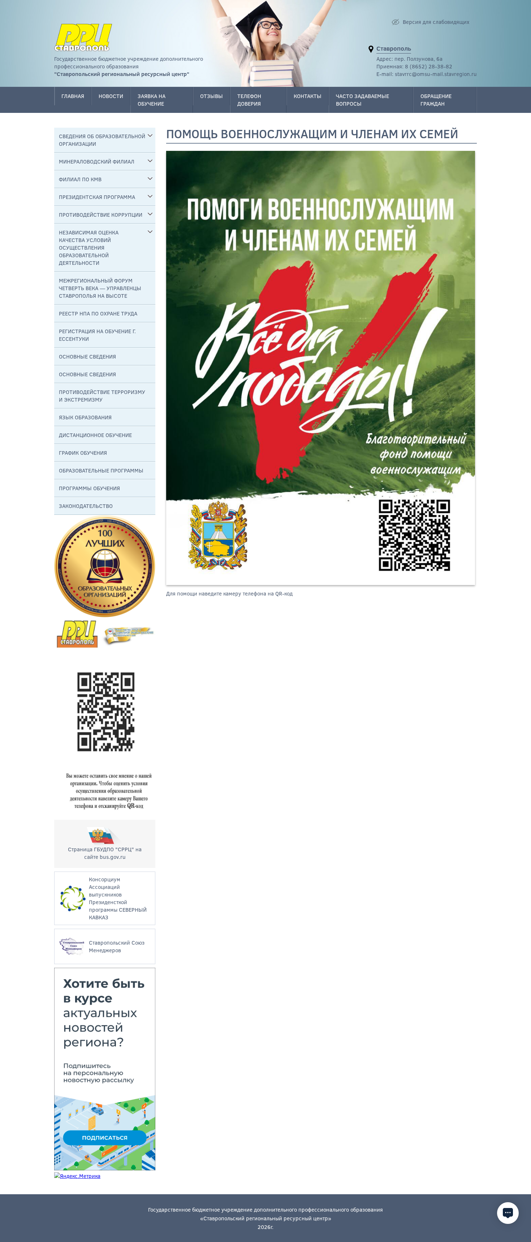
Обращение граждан (436, 99)
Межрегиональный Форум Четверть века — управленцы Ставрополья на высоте (100, 288)
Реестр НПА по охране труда (98, 313)
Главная (72, 95)
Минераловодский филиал (96, 161)
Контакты (307, 95)
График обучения (83, 452)
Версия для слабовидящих (436, 21)
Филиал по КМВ (80, 179)
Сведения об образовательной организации (102, 139)
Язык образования (85, 417)
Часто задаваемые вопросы (362, 99)
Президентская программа (97, 196)
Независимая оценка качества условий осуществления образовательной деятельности (88, 247)
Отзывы (211, 95)
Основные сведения (87, 356)
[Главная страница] (83, 37)
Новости (111, 95)
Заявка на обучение (151, 99)
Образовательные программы (101, 470)
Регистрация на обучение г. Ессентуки (97, 334)
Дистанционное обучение (95, 434)
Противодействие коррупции (100, 214)
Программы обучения (89, 488)
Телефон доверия (249, 99)
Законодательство (86, 505)
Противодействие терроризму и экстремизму (102, 395)
